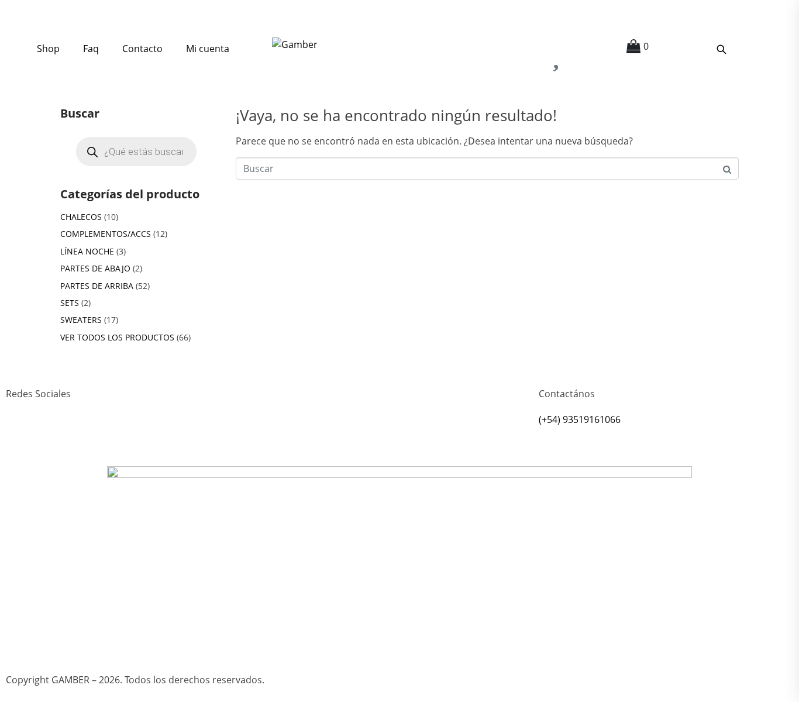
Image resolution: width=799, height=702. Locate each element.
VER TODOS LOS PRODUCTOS (117, 337)
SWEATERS (81, 319)
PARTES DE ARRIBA (96, 285)
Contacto (142, 48)
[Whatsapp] (52, 436)
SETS (69, 302)
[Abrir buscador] (721, 49)
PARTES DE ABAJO (95, 268)
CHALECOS (81, 216)
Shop (48, 48)
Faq (91, 48)
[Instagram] (20, 436)
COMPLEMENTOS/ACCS (105, 233)
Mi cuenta (207, 48)
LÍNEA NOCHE (87, 251)
